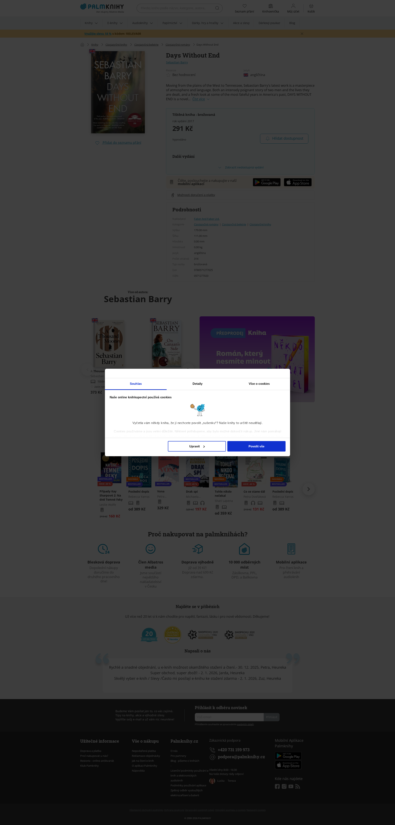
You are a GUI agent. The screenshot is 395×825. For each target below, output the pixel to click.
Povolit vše (256, 446)
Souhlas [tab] (136, 383)
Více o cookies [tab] (259, 383)
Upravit (194, 446)
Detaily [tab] (198, 383)
